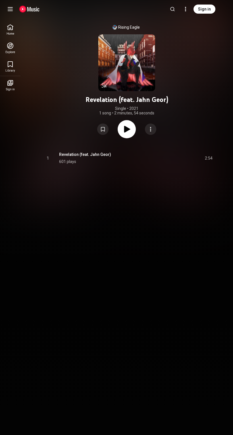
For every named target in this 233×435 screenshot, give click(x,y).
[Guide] (10, 9)
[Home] (29, 9)
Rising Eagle (129, 27)
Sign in (204, 9)
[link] (10, 29)
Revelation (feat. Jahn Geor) (85, 154)
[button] (103, 129)
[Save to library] (102, 129)
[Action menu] (150, 129)
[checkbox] (208, 158)
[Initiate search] (172, 9)
